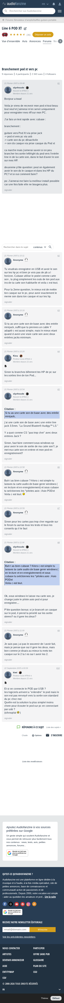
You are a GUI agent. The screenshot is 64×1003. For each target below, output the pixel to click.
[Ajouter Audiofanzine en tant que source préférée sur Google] (17, 853)
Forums (47, 41)
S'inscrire (56, 735)
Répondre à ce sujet (33, 727)
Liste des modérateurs (32, 761)
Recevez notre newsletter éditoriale (22, 922)
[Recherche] (6, 11)
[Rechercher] (50, 247)
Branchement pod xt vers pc (20, 69)
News (57, 41)
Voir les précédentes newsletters (18, 936)
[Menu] (60, 11)
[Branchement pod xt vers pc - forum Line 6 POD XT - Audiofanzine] (14, 3)
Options (38, 735)
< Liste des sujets (53, 727)
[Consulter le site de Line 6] (24, 28)
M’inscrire (42, 929)
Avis (24, 41)
